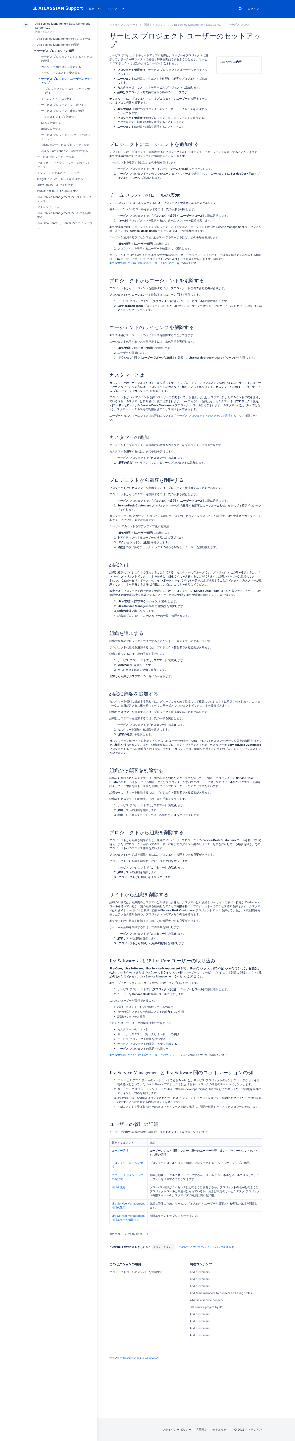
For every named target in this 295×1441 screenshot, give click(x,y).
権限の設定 (119, 1187)
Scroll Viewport (149, 1357)
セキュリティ (220, 1429)
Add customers (199, 1272)
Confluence (129, 1357)
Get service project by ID (206, 1307)
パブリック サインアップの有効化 (127, 1177)
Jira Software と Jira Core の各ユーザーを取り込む (141, 263)
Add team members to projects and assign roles (221, 1293)
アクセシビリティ (48, 207)
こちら (178, 584)
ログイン (253, 8)
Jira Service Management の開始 (58, 44)
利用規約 (202, 1429)
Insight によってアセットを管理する (60, 179)
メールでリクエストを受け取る (60, 72)
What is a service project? (206, 1300)
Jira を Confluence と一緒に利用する (64, 151)
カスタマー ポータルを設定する (61, 66)
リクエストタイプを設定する (59, 116)
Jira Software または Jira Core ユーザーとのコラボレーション (148, 1055)
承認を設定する (51, 128)
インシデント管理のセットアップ (58, 173)
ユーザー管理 (120, 1150)
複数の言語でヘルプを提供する (56, 185)
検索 (240, 9)
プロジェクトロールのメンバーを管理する (136, 1272)
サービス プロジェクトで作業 (55, 157)
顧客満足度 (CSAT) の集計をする (58, 191)
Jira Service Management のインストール (64, 38)
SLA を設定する (51, 122)
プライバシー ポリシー (176, 1429)
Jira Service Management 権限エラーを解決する (128, 1217)
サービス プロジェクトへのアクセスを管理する (206, 415)
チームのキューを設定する (58, 98)
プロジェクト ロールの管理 (127, 1164)
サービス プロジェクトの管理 (55, 50)
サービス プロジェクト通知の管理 (62, 110)
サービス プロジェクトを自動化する (64, 104)
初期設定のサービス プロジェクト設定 (65, 145)
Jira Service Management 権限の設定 (128, 1205)
